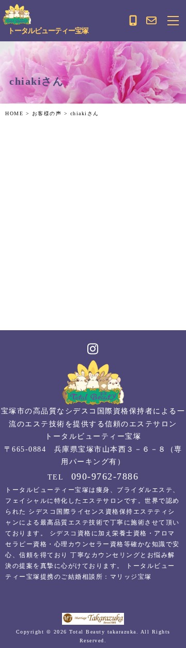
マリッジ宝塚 (131, 576)
